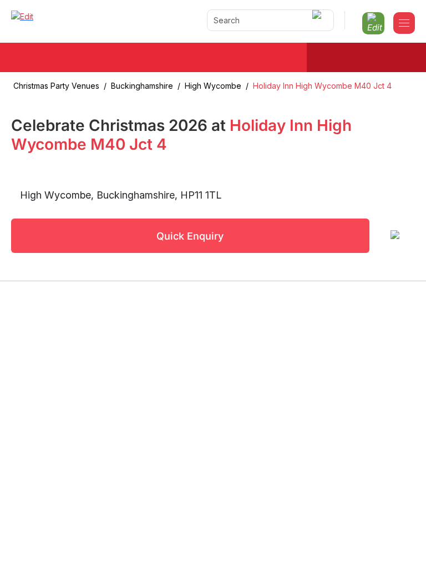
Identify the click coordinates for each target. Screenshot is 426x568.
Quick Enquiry (190, 236)
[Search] (318, 20)
